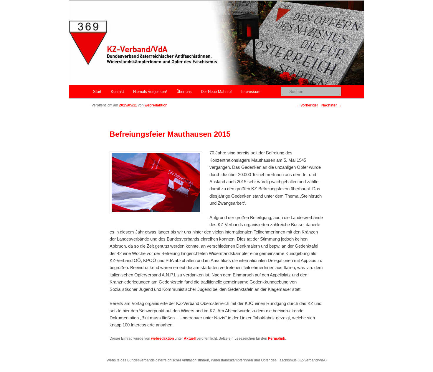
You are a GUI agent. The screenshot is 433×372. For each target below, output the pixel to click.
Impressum (250, 91)
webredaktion (156, 105)
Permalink (276, 338)
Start (97, 91)
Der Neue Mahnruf (216, 91)
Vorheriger (307, 105)
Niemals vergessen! (150, 91)
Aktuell (190, 338)
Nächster (331, 105)
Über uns (184, 91)
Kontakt (117, 91)
